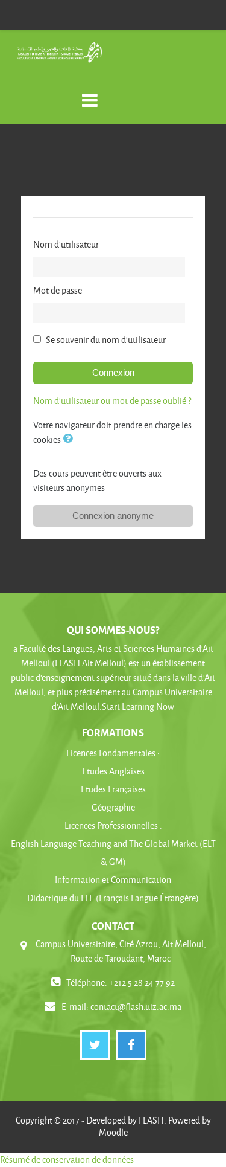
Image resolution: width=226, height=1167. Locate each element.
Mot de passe (57, 290)
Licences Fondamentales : (113, 753)
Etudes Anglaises (113, 771)
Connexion (113, 372)
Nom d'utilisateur (66, 244)
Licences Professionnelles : (113, 825)
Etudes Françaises (113, 789)
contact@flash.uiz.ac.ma (135, 1006)
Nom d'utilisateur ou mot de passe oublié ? (112, 400)
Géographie (113, 807)
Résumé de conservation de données (67, 1159)
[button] (70, 439)
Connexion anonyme (113, 515)
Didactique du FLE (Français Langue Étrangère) (113, 898)
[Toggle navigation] (89, 94)
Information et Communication (113, 879)
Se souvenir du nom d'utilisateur (106, 339)
